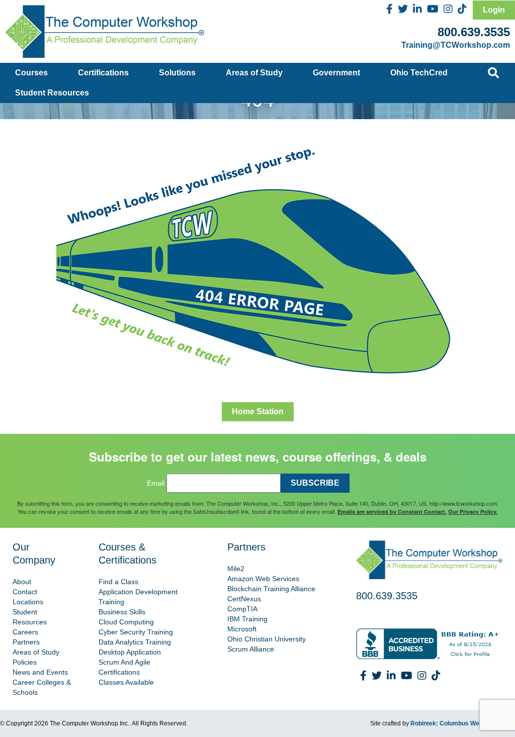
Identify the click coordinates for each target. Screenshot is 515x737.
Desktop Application (130, 652)
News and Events (40, 672)
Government (336, 72)
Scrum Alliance (250, 649)
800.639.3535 (474, 32)
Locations (28, 602)
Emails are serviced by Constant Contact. (392, 511)
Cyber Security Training (136, 632)
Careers (25, 632)
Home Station (258, 411)
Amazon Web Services (263, 579)
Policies (25, 662)
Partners (26, 642)
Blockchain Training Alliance (271, 589)
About (22, 582)
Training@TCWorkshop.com (455, 45)
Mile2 (235, 569)
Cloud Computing (126, 622)
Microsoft (241, 629)
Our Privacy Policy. (472, 511)
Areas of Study (254, 72)
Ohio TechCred (419, 72)
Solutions (177, 72)
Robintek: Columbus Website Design (462, 723)
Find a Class (118, 582)
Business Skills (122, 612)
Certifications (103, 72)
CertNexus (244, 599)
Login (494, 10)
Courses (31, 72)
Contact (25, 592)
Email (155, 483)
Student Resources (52, 92)
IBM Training (247, 619)
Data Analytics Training (135, 642)
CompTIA (242, 609)
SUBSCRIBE (315, 483)
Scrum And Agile (124, 662)
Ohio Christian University (266, 639)
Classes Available (126, 682)
